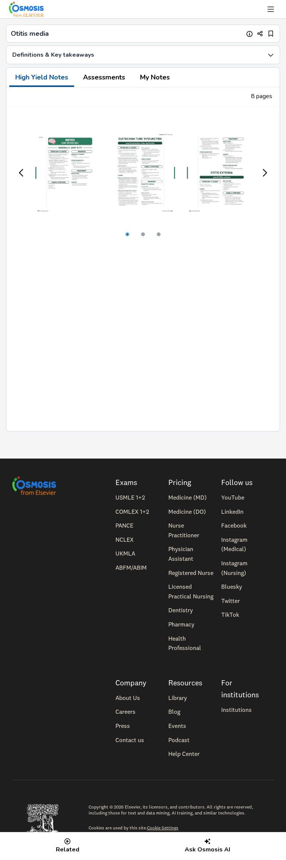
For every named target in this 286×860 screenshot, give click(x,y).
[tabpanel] (143, 259)
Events (177, 725)
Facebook (234, 525)
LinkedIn (232, 511)
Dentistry (180, 610)
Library (177, 697)
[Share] (260, 33)
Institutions (236, 709)
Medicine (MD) (187, 497)
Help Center (184, 753)
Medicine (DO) (187, 511)
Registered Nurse (190, 572)
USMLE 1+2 (130, 497)
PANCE (124, 525)
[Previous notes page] (21, 173)
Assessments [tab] (104, 77)
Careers (125, 711)
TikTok (230, 614)
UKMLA (125, 553)
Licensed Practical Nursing (190, 591)
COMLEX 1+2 (132, 511)
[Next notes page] (264, 173)
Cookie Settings (162, 828)
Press (122, 725)
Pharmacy (181, 624)
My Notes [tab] (155, 77)
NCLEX (124, 539)
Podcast (179, 740)
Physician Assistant (180, 553)
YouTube (232, 497)
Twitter (230, 600)
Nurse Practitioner (183, 530)
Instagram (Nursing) (234, 567)
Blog (174, 711)
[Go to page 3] (158, 234)
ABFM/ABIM (131, 567)
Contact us (129, 740)
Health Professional (184, 643)
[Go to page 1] (127, 234)
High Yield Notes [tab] (41, 77)
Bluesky (231, 586)
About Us (127, 697)
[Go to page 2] (143, 234)
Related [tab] (67, 849)
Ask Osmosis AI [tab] (207, 849)
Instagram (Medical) (234, 544)
